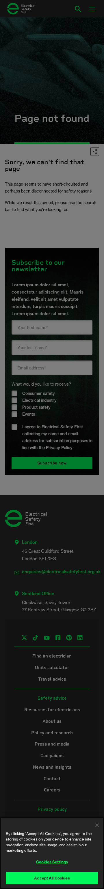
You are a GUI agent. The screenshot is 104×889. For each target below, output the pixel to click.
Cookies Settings (52, 862)
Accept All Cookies (52, 878)
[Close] (97, 825)
